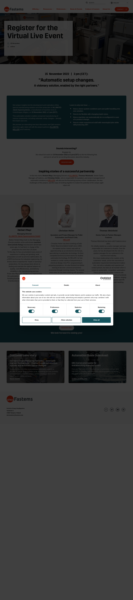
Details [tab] (66, 285)
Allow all (96, 320)
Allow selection (66, 320)
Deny (37, 320)
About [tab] (97, 285)
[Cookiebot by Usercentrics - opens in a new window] (102, 278)
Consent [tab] (35, 285)
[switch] (55, 311)
